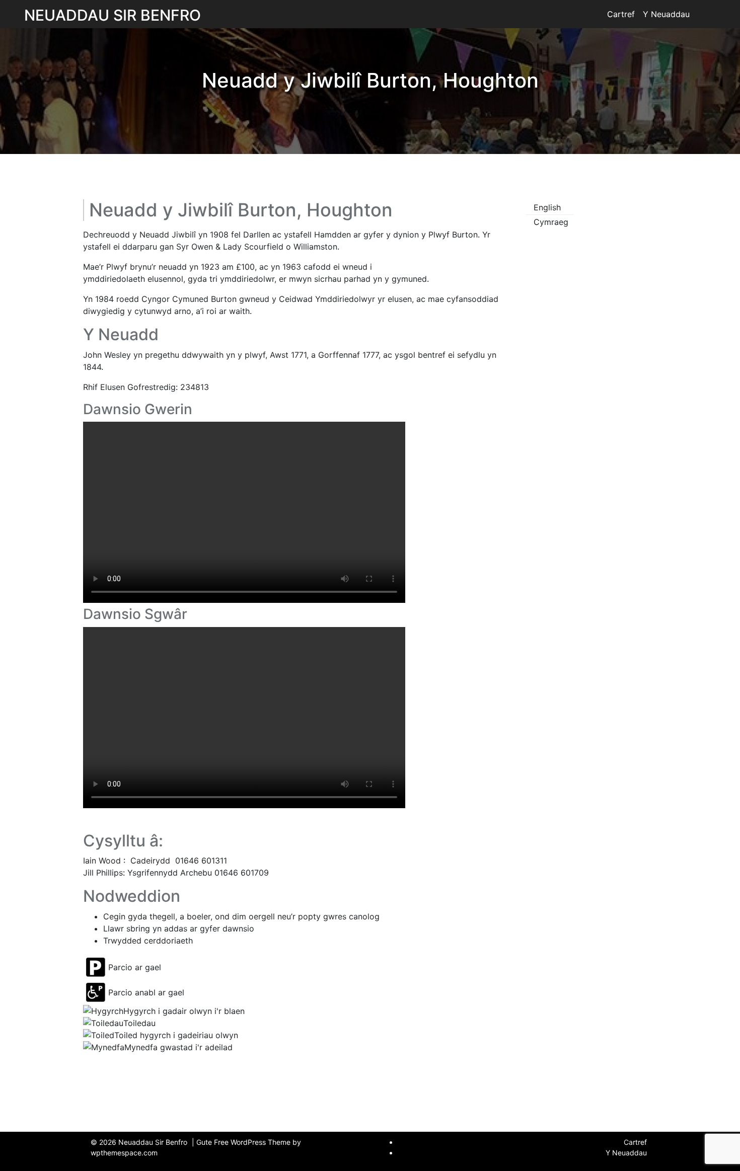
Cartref (621, 14)
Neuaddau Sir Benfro (112, 15)
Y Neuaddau (666, 14)
